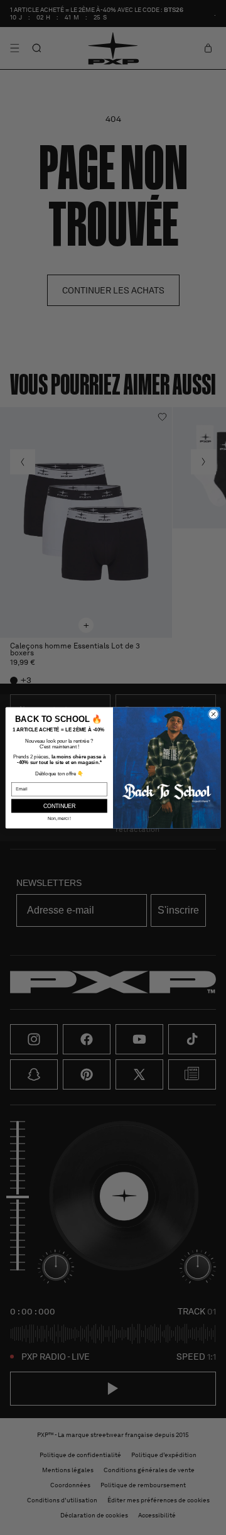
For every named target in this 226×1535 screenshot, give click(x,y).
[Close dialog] (213, 713)
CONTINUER (59, 805)
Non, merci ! (59, 818)
